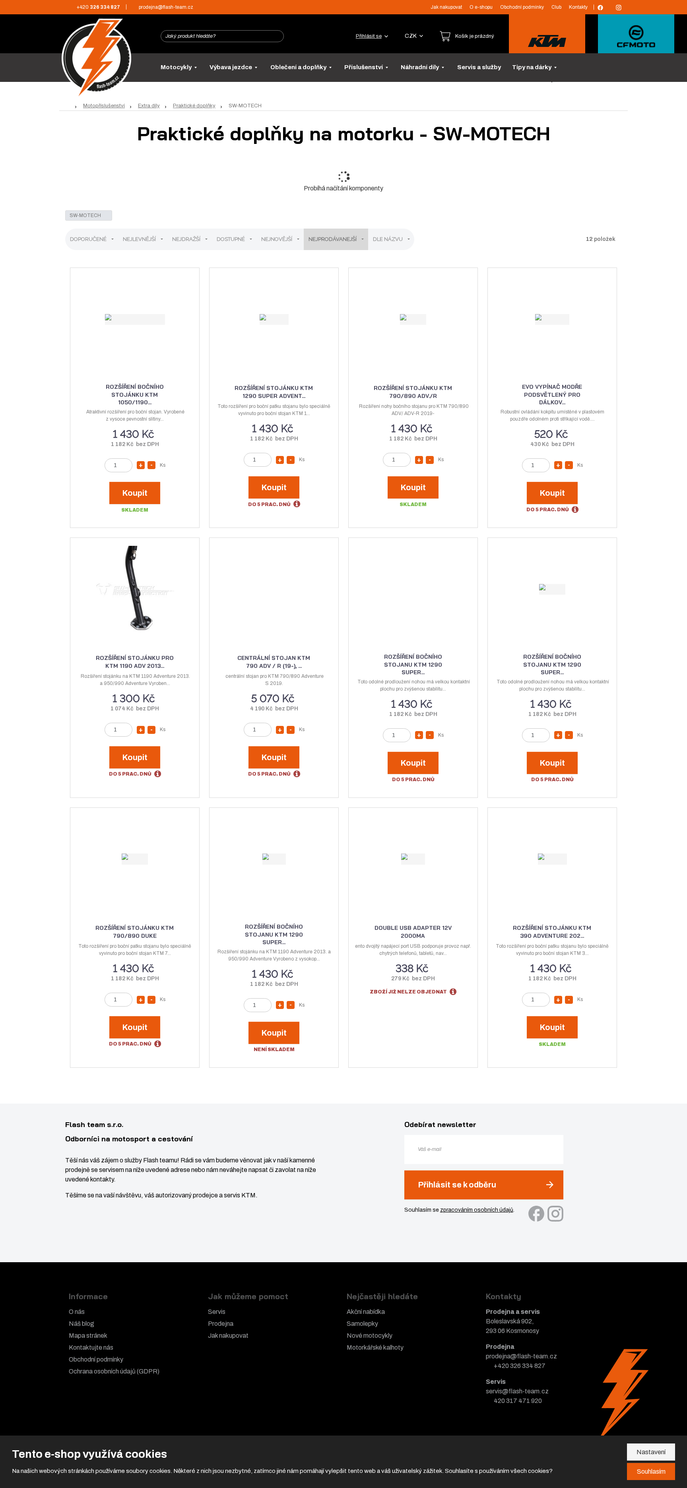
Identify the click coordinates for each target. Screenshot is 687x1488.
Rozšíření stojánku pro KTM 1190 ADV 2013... (135, 661)
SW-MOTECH (86, 215)
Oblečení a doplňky (299, 67)
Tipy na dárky (532, 67)
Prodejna (220, 1323)
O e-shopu (481, 7)
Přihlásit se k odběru (457, 1184)
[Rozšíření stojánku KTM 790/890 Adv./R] (413, 319)
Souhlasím (651, 1471)
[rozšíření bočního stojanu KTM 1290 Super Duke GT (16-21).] (274, 859)
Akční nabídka (366, 1311)
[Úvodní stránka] (96, 58)
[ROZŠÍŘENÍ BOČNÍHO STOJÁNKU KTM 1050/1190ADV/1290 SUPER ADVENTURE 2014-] (135, 319)
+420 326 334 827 (519, 1365)
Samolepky (362, 1323)
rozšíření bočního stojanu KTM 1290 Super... (274, 934)
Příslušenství (364, 67)
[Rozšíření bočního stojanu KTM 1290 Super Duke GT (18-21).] (413, 589)
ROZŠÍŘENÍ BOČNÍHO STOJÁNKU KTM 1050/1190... (135, 394)
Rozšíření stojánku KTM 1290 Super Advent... (274, 392)
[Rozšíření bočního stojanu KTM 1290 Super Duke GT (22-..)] (552, 589)
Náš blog (81, 1323)
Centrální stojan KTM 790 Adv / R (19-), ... (273, 661)
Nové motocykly (369, 1335)
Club (556, 7)
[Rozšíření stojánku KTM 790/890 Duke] (135, 859)
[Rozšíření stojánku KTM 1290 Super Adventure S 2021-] (274, 319)
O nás (77, 1311)
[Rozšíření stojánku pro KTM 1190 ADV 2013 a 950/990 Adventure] (135, 589)
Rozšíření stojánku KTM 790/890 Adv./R (413, 392)
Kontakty (578, 7)
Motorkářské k (366, 1347)
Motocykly (177, 67)
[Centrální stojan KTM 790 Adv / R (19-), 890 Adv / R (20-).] (274, 589)
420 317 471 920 (518, 1400)
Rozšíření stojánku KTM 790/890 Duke (134, 931)
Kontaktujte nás (91, 1347)
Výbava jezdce (231, 67)
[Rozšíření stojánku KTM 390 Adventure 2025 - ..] (552, 859)
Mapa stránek (88, 1335)
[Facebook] (600, 7)
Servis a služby (479, 67)
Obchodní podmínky (522, 7)
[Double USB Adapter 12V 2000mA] (413, 859)
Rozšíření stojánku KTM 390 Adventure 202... (552, 931)
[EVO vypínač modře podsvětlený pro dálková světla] (552, 319)
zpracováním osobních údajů (476, 1210)
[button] (414, 36)
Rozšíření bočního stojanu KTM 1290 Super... (413, 664)
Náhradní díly (420, 67)
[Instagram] (618, 7)
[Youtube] (609, 7)
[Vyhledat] (275, 36)
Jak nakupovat (446, 7)
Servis (216, 1311)
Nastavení (651, 1452)
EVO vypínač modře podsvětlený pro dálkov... (552, 394)
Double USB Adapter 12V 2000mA (413, 931)
